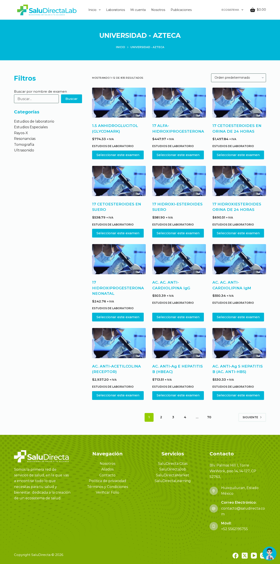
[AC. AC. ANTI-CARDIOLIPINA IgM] (239, 259)
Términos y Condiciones (107, 487)
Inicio (92, 10)
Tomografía (24, 144)
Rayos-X (21, 133)
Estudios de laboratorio (113, 146)
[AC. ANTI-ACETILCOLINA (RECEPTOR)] (119, 343)
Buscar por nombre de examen (40, 91)
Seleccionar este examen (117, 155)
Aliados (107, 469)
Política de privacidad (107, 481)
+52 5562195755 (234, 529)
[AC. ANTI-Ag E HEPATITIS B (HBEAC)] (179, 343)
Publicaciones (181, 10)
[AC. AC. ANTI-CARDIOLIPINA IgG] (179, 259)
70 (209, 417)
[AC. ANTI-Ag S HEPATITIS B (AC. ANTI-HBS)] (239, 343)
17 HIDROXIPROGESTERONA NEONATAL (118, 288)
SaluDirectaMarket (172, 475)
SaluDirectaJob (172, 469)
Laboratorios (115, 10)
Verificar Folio (107, 492)
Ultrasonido (24, 150)
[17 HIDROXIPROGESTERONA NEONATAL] (119, 259)
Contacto (107, 475)
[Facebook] (235, 556)
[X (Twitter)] (245, 556)
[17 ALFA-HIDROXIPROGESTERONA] (179, 103)
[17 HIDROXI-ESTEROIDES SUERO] (179, 181)
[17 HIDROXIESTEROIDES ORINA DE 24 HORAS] (239, 181)
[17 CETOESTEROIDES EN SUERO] (119, 181)
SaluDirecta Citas (172, 464)
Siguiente (250, 417)
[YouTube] (254, 556)
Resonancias (24, 139)
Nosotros (158, 10)
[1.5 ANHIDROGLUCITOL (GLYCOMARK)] (119, 103)
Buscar (71, 99)
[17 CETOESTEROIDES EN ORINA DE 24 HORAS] (239, 103)
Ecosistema (230, 9)
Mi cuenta (138, 10)
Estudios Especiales (31, 127)
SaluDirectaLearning (173, 481)
